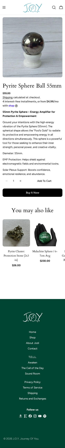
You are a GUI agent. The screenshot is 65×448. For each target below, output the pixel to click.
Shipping (8, 97)
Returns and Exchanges (32, 398)
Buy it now (32, 192)
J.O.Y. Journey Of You (25, 438)
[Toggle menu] (4, 7)
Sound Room (32, 373)
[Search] (53, 7)
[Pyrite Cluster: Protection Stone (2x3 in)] (16, 233)
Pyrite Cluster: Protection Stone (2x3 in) (16, 255)
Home (32, 332)
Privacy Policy (32, 382)
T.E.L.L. (32, 357)
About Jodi (32, 343)
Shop (32, 337)
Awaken (32, 362)
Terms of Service (32, 387)
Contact (32, 348)
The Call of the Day (32, 368)
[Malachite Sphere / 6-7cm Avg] (45, 233)
